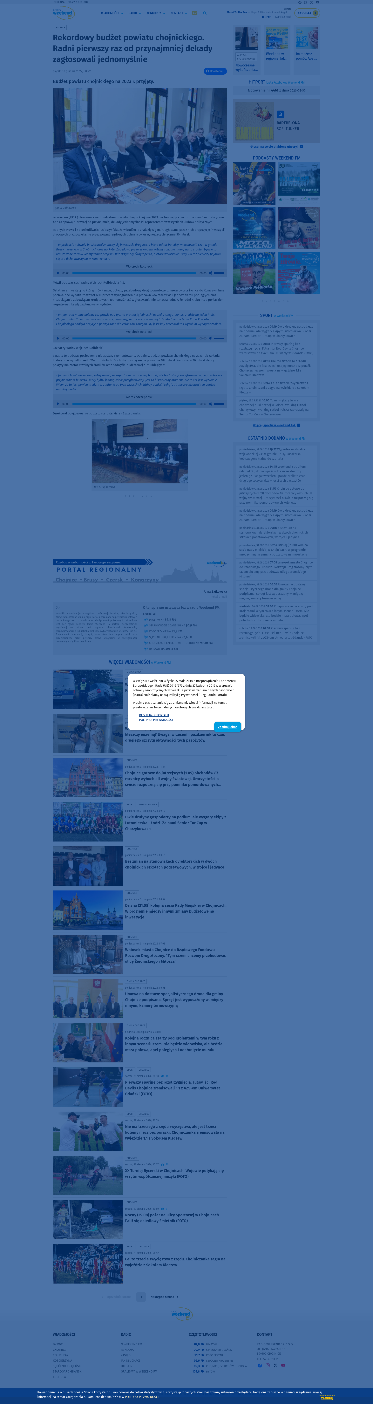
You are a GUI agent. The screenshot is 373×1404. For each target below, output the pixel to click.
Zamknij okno (227, 727)
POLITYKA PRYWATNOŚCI (156, 720)
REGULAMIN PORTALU (154, 715)
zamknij (327, 1398)
